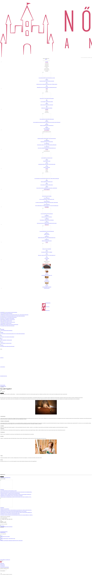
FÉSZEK (47, 170)
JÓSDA (47, 259)
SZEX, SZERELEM (46, 130)
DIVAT (47, 90)
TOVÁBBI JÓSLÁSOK (3, 386)
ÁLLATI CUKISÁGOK (47, 189)
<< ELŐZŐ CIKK (2, 477)
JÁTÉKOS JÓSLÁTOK (47, 261)
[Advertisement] (46, 294)
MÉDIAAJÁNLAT (2, 564)
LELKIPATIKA (47, 63)
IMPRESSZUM (2, 563)
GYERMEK (46, 171)
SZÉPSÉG (46, 91)
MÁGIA (47, 67)
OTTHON (46, 168)
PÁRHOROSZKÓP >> (3, 532)
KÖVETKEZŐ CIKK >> (8, 477)
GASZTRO (46, 149)
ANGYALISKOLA (46, 68)
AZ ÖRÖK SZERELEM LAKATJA (46, 131)
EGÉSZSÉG (46, 109)
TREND (47, 88)
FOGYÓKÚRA (47, 112)
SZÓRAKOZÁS (47, 224)
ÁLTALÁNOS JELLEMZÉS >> (4, 531)
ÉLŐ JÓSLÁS (46, 262)
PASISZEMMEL (47, 207)
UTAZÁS (47, 242)
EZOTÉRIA (46, 62)
